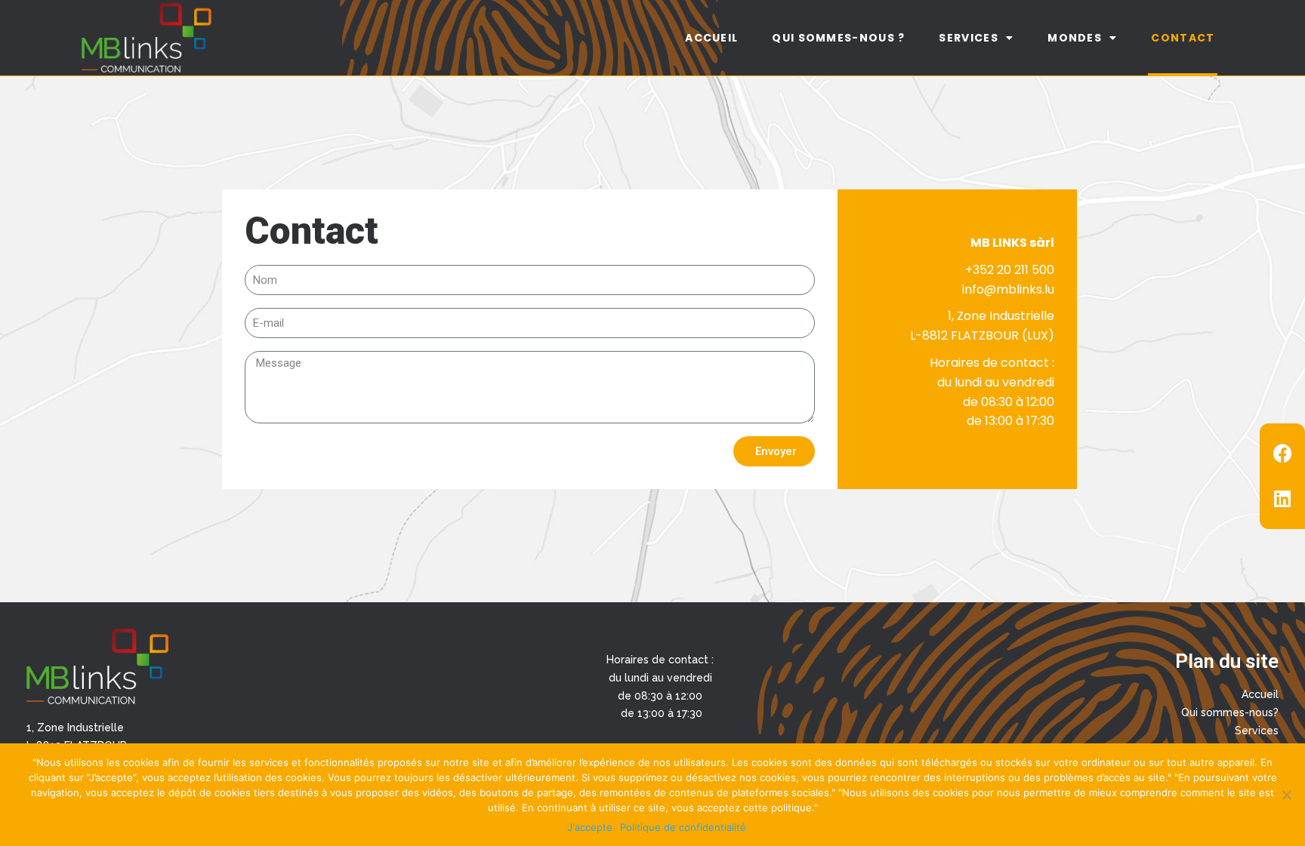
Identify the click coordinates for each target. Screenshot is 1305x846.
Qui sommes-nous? (1230, 712)
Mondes (1074, 37)
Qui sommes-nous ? (838, 37)
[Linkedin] (1282, 499)
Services (968, 37)
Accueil (711, 37)
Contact (1182, 37)
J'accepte (589, 827)
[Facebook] (1282, 453)
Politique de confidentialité (683, 827)
